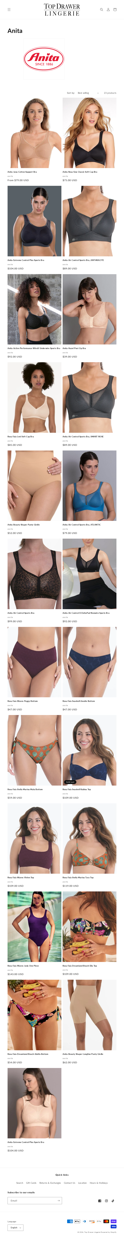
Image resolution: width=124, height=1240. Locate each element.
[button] (9, 9)
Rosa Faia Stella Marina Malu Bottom (25, 789)
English (14, 1227)
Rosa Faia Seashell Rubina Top (77, 789)
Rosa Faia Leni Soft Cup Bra (21, 436)
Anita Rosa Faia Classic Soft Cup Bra (80, 172)
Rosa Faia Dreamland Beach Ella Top (80, 966)
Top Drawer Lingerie (92, 1232)
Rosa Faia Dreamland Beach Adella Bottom (28, 1054)
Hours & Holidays (99, 1183)
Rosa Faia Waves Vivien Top (21, 877)
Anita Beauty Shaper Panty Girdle (24, 524)
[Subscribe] (58, 1200)
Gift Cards (31, 1183)
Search (19, 1183)
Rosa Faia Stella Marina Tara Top (78, 877)
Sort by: (71, 93)
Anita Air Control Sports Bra (21, 613)
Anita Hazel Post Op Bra (74, 348)
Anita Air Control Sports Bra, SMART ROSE (83, 436)
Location (82, 1183)
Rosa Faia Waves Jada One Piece (23, 966)
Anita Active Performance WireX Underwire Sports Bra (34, 348)
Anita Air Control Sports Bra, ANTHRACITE (83, 260)
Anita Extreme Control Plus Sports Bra (26, 260)
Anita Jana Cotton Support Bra (22, 172)
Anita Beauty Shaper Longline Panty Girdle (83, 1054)
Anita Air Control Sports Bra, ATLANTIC (82, 524)
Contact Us (69, 1183)
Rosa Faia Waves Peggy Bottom (23, 701)
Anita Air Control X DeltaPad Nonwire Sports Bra (86, 613)
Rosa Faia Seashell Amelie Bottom (79, 701)
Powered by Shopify (108, 1232)
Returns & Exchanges (50, 1183)
